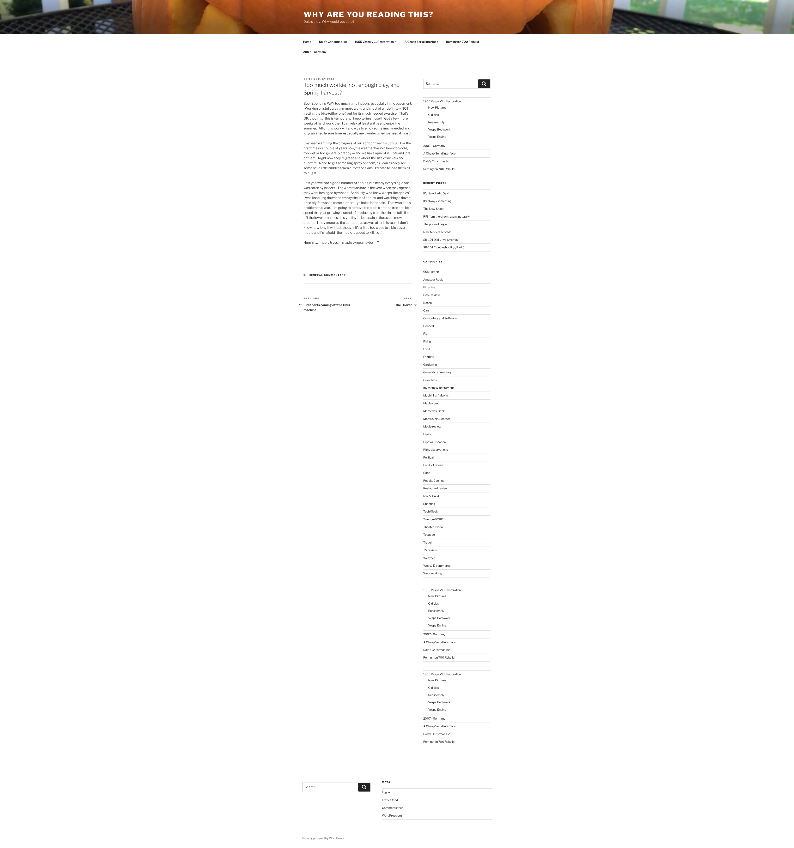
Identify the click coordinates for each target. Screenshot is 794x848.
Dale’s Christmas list (333, 41)
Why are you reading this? (369, 14)
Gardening (430, 364)
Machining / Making (436, 395)
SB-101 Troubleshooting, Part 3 (444, 247)
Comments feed (392, 808)
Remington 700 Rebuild (462, 41)
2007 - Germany (434, 145)
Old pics (433, 114)
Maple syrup (431, 403)
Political (428, 457)
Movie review (432, 426)
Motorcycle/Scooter (436, 418)
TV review (430, 550)
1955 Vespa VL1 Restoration (374, 41)
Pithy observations (435, 449)
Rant (426, 472)
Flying (427, 341)
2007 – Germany (314, 52)
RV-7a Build (431, 496)
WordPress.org (392, 815)
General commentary (327, 275)
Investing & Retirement (438, 387)
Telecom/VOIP (433, 519)
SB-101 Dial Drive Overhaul (441, 239)
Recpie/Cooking (433, 480)
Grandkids (430, 380)
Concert (428, 326)
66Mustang (431, 271)
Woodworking (432, 573)
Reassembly (436, 122)
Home (307, 41)
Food (426, 349)
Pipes (427, 434)
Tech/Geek (430, 511)
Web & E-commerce (437, 565)
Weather (429, 558)
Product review (433, 465)
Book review (431, 295)
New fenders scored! (437, 232)
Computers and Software (440, 318)
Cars (426, 310)
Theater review (433, 527)
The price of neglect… (437, 224)
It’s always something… (438, 201)
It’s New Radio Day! (435, 193)
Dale (331, 79)
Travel (427, 542)
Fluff (426, 333)
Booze (427, 302)
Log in (386, 792)
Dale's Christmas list (436, 161)
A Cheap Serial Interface (421, 41)
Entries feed (390, 800)
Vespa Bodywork (439, 129)
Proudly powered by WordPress (323, 838)
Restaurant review (435, 488)
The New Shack (433, 208)
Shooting (429, 503)
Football (428, 356)
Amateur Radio (433, 279)
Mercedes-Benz (434, 411)
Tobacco (429, 534)
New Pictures (437, 107)
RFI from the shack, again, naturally (446, 216)
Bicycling (429, 287)
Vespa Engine (437, 136)
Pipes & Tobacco (434, 442)
